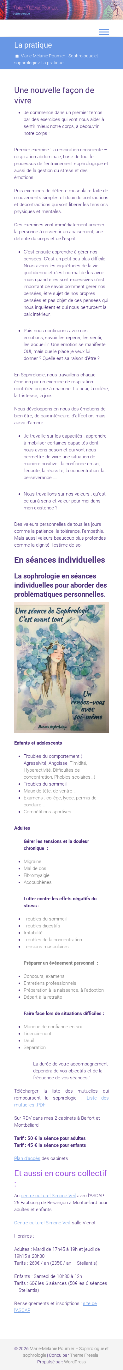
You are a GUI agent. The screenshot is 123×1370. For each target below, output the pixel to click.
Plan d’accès (27, 1158)
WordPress (75, 1361)
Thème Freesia (84, 1355)
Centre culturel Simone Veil (42, 1223)
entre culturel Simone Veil (49, 1196)
